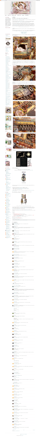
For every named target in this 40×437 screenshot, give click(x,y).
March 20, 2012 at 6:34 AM (16, 386)
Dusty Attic (21, 19)
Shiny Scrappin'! (7, 203)
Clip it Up (21, 21)
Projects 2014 (7, 86)
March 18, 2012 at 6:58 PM (16, 353)
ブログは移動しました (7, 199)
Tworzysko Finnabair (8, 193)
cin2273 (14, 260)
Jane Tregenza (7, 202)
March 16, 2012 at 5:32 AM (16, 261)
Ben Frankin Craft (7, 59)
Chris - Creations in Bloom (16, 285)
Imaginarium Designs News (8, 72)
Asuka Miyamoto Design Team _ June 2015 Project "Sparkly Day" (8, 225)
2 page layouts (7, 56)
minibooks (7, 76)
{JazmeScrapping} (7, 224)
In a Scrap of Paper (8, 236)
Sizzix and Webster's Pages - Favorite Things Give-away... (8, 218)
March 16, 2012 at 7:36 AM (16, 271)
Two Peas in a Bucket (8, 36)
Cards (6, 62)
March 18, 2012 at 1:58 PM (16, 346)
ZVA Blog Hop (7, 103)
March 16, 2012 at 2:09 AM (16, 246)
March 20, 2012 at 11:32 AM (16, 395)
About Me (9, 15)
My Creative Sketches (8, 78)
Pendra (14, 426)
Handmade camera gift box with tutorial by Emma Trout (8, 229)
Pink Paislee (7, 172)
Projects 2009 (7, 83)
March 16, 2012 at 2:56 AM (16, 249)
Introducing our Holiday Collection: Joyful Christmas (8, 177)
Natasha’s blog (18, 209)
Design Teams (14, 15)
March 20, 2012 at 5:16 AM (16, 383)
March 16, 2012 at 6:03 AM (16, 264)
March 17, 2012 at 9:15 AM (16, 340)
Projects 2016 (7, 87)
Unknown (14, 330)
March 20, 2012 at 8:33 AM (16, 389)
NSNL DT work (7, 80)
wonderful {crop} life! (8, 230)
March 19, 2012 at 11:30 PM (16, 377)
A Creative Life (7, 226)
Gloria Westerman (15, 372)
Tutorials (7, 97)
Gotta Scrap (7, 197)
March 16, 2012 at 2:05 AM (16, 242)
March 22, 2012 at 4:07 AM (16, 416)
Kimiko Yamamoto (7, 51)
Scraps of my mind (7, 205)
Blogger (22, 435)
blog (19, 207)
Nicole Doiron (15, 295)
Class (6, 63)
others (6, 81)
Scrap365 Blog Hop (7, 90)
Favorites (7, 67)
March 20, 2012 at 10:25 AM (16, 392)
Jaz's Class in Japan (8, 74)
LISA (14, 327)
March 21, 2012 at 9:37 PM (16, 413)
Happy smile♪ (7, 207)
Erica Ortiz (15, 333)
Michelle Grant (15, 292)
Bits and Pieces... (8, 221)
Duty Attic (24, 33)
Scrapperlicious (7, 194)
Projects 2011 (7, 84)
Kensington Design (7, 222)
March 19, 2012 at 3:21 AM (16, 356)
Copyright (26, 15)
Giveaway (6, 70)
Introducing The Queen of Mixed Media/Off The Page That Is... (8, 179)
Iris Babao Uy (7, 217)
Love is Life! (7, 219)
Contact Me (19, 15)
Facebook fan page (26, 207)
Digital (6, 66)
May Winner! (7, 184)
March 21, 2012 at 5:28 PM (16, 410)
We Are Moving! (7, 181)
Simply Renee (17, 19)
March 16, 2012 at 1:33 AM (16, 231)
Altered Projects (7, 57)
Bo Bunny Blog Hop (7, 60)
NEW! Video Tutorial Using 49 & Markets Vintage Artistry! (8, 201)
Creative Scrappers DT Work (8, 65)
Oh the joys (7, 232)
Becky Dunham (15, 288)
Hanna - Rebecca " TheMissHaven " (17, 375)
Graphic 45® (7, 182)
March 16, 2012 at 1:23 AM (16, 228)
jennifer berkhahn (15, 257)
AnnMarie (14, 308)
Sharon (14, 368)
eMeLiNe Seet (15, 408)
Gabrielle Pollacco (15, 254)
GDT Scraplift (7, 69)
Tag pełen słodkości (8, 211)
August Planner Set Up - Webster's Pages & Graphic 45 (8, 209)
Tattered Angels (7, 190)
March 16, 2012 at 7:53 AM (16, 274)
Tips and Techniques (8, 96)
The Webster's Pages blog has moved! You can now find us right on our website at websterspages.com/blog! (8, 188)
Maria (14, 279)
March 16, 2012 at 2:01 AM (16, 239)
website (13, 208)
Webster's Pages (7, 99)
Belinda (14, 351)
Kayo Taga (7, 49)
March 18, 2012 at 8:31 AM (16, 343)
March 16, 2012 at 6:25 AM (16, 267)
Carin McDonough (15, 405)
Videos (23, 15)
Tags (6, 91)
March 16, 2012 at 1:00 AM (16, 224)
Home (6, 15)
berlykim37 (15, 382)
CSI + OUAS (7, 235)
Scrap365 (7, 185)
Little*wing (7, 233)
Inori (6, 73)
